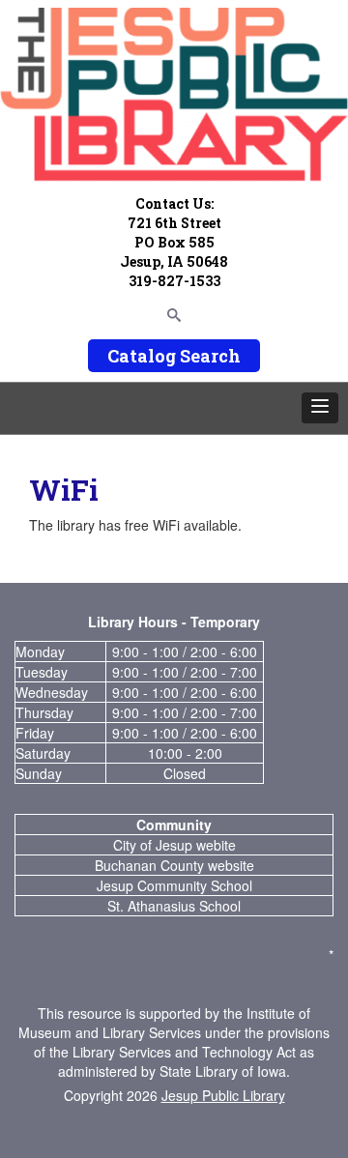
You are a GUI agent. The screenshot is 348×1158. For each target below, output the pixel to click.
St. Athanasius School (174, 905)
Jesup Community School (174, 885)
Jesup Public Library (223, 1095)
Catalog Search (174, 355)
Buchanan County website (174, 865)
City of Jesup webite (174, 844)
